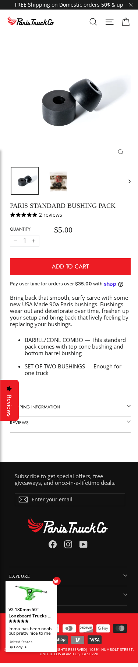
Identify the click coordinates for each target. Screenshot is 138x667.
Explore (19, 576)
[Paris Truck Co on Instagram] (68, 544)
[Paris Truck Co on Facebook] (53, 544)
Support (19, 595)
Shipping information (35, 407)
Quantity (20, 229)
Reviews (19, 422)
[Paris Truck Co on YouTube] (83, 544)
